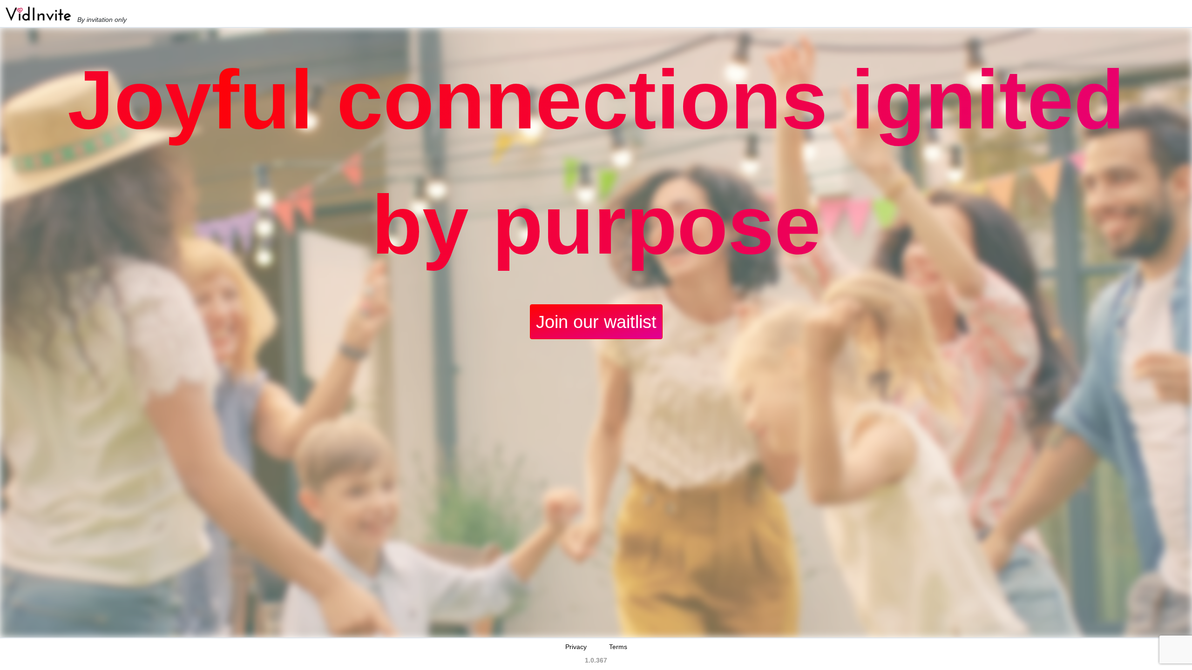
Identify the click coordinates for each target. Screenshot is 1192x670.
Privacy (576, 646)
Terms (618, 646)
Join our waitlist (596, 322)
